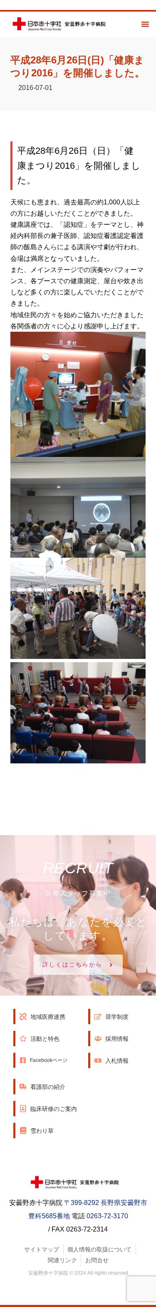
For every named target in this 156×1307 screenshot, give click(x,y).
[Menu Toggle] (145, 24)
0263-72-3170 (107, 1216)
